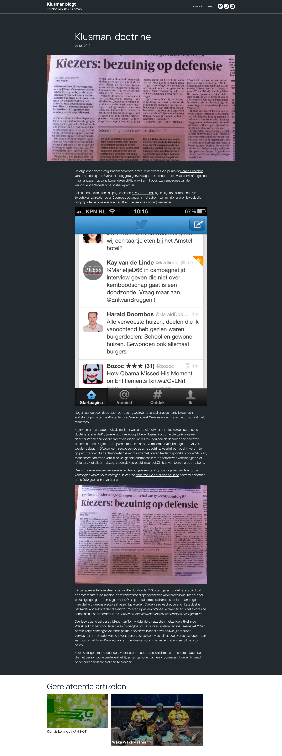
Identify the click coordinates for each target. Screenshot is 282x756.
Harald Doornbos (191, 171)
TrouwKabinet (194, 417)
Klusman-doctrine (113, 434)
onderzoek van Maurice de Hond (157, 475)
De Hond (133, 590)
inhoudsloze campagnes (163, 180)
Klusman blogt (61, 4)
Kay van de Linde (143, 193)
